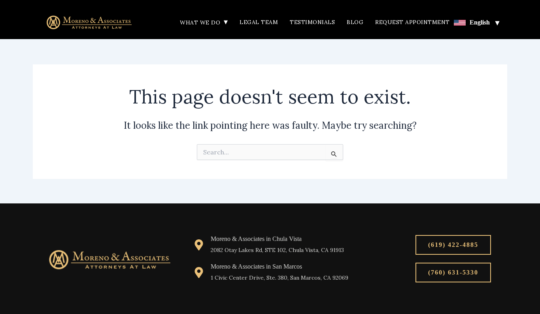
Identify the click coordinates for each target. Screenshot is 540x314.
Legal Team (259, 22)
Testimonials (312, 22)
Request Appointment (412, 22)
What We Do (204, 22)
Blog (355, 22)
